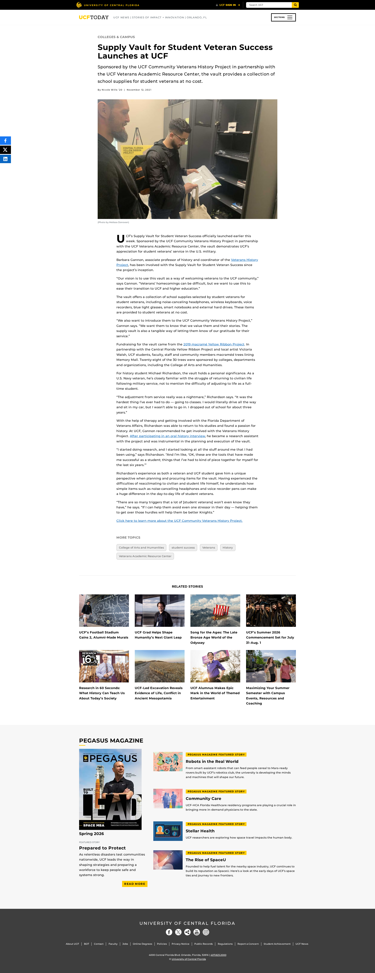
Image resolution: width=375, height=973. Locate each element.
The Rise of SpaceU (206, 860)
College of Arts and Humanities (141, 547)
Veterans (208, 547)
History (228, 547)
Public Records (203, 943)
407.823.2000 (218, 954)
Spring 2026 (91, 834)
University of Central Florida (187, 923)
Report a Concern (248, 943)
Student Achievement (277, 943)
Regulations (225, 943)
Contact (99, 943)
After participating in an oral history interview (167, 436)
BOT (86, 943)
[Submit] (295, 5)
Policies (162, 943)
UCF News (302, 943)
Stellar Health (200, 831)
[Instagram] (206, 932)
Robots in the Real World (212, 761)
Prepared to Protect (102, 848)
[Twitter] (178, 932)
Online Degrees (142, 943)
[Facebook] (169, 932)
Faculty (113, 943)
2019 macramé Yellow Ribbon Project (213, 344)
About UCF (72, 943)
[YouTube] (196, 932)
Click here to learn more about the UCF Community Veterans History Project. (179, 521)
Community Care (203, 798)
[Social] (187, 932)
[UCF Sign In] (228, 5)
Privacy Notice (180, 943)
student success (183, 547)
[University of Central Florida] (107, 5)
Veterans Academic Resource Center (145, 556)
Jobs (125, 943)
